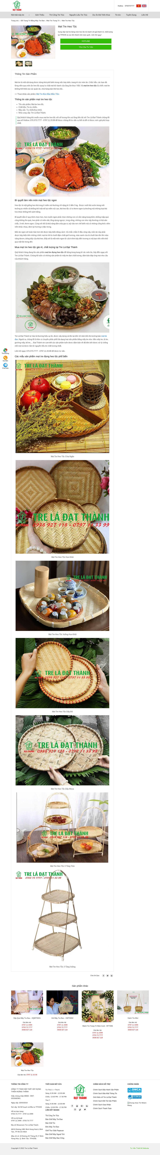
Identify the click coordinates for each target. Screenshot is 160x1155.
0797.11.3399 (27, 1025)
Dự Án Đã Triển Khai (101, 15)
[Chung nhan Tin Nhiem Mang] (138, 1104)
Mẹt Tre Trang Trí (53, 21)
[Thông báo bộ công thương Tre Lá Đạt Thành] (134, 1097)
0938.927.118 (27, 1030)
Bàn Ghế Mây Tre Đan (54, 1119)
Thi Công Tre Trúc (56, 15)
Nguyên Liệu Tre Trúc (78, 15)
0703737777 (129, 6)
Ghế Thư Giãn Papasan (54, 1130)
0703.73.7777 (27, 1027)
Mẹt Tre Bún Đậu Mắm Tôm (47, 94)
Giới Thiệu (39, 15)
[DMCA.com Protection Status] (134, 1090)
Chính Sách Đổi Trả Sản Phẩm (105, 1101)
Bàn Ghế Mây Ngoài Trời (55, 1134)
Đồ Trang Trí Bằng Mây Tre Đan (33, 21)
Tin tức (118, 15)
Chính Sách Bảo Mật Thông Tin (105, 1093)
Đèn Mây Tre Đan (52, 1127)
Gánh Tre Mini (133, 1018)
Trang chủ (15, 21)
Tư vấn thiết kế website (139, 1148)
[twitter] (107, 975)
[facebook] (103, 975)
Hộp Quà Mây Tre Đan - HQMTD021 (27, 1018)
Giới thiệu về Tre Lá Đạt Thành (105, 1097)
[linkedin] (111, 975)
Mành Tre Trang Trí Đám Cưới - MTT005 (97, 1026)
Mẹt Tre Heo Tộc (27, 1070)
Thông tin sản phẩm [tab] (26, 74)
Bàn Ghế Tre (50, 1123)
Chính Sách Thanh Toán (102, 1108)
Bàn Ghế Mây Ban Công (54, 1138)
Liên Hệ (144, 15)
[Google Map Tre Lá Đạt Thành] (5, 350)
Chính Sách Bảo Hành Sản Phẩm (106, 1090)
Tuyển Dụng (131, 15)
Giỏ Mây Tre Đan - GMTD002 (62, 1018)
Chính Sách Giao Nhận (102, 1105)
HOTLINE (86, 41)
